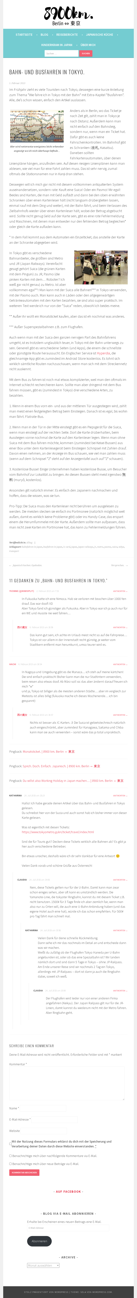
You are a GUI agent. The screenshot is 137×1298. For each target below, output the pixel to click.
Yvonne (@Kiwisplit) (21, 591)
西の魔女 (22, 627)
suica (115, 547)
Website (14, 1131)
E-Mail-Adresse (20, 1119)
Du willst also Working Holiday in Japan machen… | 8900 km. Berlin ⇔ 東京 (73, 781)
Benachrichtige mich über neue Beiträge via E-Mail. (45, 1164)
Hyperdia (103, 353)
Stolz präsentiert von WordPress (46, 1292)
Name (14, 1108)
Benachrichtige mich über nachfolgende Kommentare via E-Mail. (54, 1156)
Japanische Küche (99, 35)
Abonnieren (39, 1241)
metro (100, 547)
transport (14, 551)
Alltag (29, 542)
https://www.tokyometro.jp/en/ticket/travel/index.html (58, 832)
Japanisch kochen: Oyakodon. (27, 565)
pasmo (107, 547)
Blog (44, 35)
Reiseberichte (67, 35)
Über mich (88, 45)
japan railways (85, 547)
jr (95, 547)
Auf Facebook (68, 1191)
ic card (66, 547)
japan (74, 547)
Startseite (24, 35)
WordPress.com (102, 1292)
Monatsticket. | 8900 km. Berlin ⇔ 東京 (49, 751)
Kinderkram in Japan (56, 45)
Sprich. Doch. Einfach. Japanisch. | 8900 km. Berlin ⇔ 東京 (61, 766)
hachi (12, 664)
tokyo (121, 547)
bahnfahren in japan (32, 547)
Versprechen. (118, 565)
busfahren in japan (52, 547)
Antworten (119, 591)
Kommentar (18, 1064)
